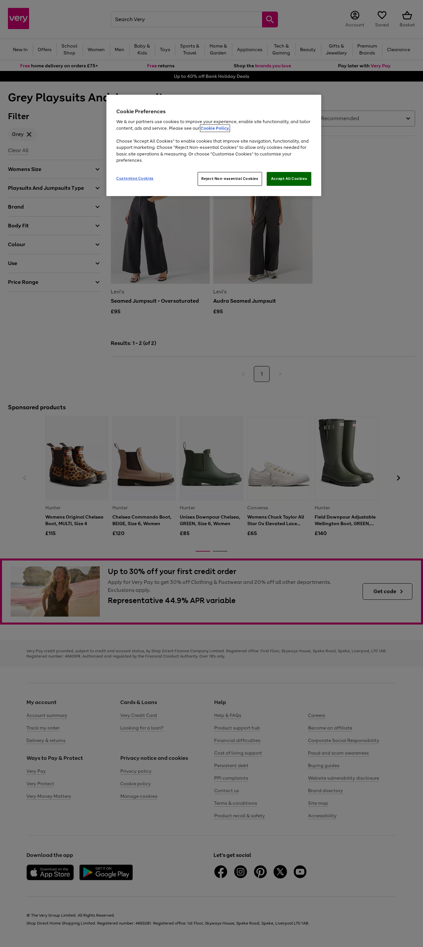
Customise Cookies (135, 178)
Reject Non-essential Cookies (229, 178)
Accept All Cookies (289, 178)
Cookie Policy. (215, 128)
